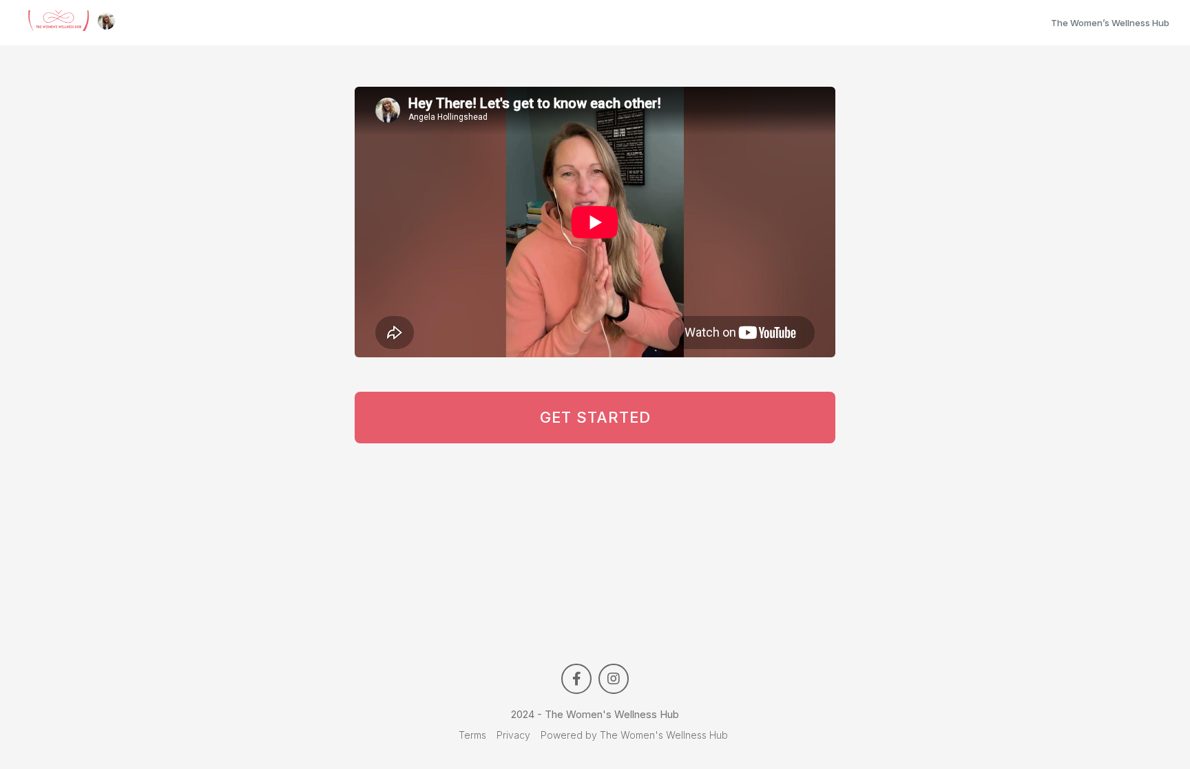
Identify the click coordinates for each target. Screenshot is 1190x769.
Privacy (513, 735)
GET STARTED (595, 417)
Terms (472, 735)
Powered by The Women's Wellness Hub (634, 735)
